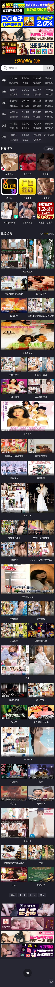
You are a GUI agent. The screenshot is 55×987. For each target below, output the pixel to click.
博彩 (4, 80)
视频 (4, 91)
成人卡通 (37, 101)
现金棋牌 (37, 83)
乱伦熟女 (37, 105)
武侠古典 (49, 123)
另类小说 (25, 128)
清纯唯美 (25, 117)
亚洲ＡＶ (14, 89)
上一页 (23, 895)
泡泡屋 (25, 139)
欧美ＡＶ (37, 89)
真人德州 (25, 78)
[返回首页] (51, 981)
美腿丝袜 (14, 117)
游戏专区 (49, 78)
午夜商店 (25, 134)
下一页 (32, 895)
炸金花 (25, 83)
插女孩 (14, 134)
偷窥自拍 (14, 112)
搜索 (48, 68)
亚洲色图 (25, 112)
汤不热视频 (49, 134)
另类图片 (49, 117)
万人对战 (37, 78)
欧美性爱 (49, 101)
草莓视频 (37, 134)
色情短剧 (37, 139)
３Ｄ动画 (49, 89)
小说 (4, 125)
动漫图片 (49, 112)
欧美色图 (37, 112)
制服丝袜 (14, 105)
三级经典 (6, 234)
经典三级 (25, 105)
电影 (4, 102)
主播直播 (37, 94)
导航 (4, 136)
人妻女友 (37, 123)
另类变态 (49, 105)
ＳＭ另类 (49, 94)
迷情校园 (14, 128)
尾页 (42, 895)
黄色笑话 (37, 128)
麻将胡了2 (13, 83)
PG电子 (13, 78)
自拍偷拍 (25, 89)
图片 (4, 114)
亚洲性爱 (14, 101)
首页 (13, 895)
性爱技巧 (49, 128)
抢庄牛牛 (49, 83)
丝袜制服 (25, 94)
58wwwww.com (27, 61)
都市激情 (14, 123)
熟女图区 (37, 117)
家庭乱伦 (25, 123)
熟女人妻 (14, 94)
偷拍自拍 (25, 101)
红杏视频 (14, 139)
